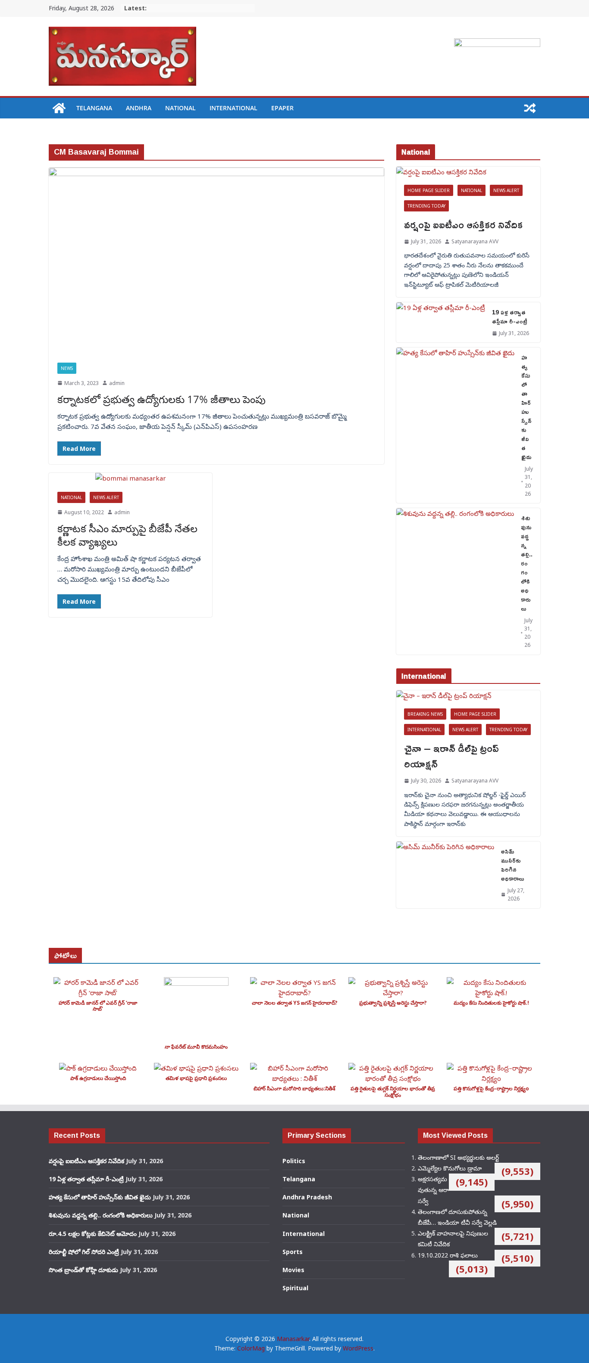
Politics (293, 1161)
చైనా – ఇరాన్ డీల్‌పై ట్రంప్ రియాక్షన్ (451, 755)
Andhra (138, 108)
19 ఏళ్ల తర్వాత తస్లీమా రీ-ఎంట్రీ (509, 316)
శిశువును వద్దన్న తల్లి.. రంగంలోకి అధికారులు (527, 563)
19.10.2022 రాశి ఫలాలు (448, 1255)
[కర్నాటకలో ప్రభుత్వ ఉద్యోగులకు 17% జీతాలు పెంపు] (216, 261)
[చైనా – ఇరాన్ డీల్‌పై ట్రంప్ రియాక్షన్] (468, 695)
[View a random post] (530, 108)
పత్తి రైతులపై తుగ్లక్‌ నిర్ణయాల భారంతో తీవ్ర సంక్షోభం (393, 1091)
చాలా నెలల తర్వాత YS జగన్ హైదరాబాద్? (295, 1002)
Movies (293, 1270)
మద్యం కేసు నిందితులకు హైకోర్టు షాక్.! (491, 1002)
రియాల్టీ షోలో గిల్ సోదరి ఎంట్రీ (84, 1252)
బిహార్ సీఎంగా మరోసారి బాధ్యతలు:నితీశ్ (294, 1088)
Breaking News (425, 714)
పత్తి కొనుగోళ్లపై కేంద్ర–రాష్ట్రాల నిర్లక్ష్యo (491, 1088)
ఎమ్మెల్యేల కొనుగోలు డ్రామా (450, 1168)
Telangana (94, 108)
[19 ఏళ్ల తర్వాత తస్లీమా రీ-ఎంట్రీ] (440, 322)
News (67, 368)
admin (117, 383)
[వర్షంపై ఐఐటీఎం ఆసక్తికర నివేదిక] (468, 172)
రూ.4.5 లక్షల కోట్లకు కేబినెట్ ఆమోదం (93, 1233)
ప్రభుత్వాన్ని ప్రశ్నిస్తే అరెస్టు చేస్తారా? (393, 1002)
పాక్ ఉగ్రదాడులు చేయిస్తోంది (98, 1078)
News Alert (106, 497)
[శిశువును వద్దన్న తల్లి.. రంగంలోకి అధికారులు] (455, 581)
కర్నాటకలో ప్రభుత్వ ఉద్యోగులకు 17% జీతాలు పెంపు (161, 399)
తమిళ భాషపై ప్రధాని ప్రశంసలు (196, 1078)
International (233, 108)
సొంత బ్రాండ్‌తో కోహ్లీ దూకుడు (83, 1270)
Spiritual (295, 1288)
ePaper (282, 108)
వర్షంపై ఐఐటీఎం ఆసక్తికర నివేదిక (463, 224)
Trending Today (426, 206)
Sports (292, 1252)
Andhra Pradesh (307, 1197)
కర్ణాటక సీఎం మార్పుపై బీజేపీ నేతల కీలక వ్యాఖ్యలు (127, 535)
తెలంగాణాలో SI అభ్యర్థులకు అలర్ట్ (458, 1157)
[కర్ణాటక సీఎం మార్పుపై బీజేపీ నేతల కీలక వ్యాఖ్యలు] (130, 478)
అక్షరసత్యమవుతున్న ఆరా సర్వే (433, 1190)
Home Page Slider (428, 190)
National (180, 108)
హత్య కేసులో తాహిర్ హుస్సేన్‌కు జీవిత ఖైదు (526, 407)
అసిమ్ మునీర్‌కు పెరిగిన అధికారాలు (512, 865)
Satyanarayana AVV (474, 241)
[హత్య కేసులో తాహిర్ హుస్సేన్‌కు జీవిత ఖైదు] (455, 425)
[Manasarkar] (59, 108)
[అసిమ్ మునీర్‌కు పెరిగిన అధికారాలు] (445, 874)
